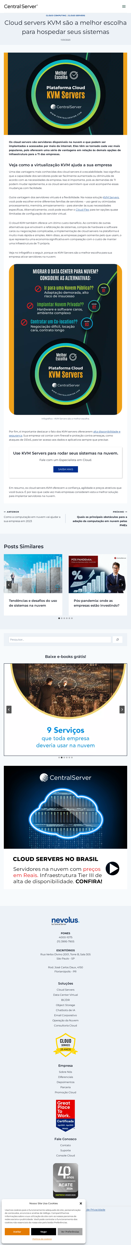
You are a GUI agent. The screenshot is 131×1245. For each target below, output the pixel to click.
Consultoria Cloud (65, 1025)
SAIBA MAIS (65, 469)
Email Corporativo (65, 1015)
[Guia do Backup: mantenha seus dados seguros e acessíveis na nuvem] (65, 710)
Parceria (65, 1087)
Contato (65, 1145)
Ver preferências (70, 1231)
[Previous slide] (9, 709)
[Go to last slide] (9, 585)
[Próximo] (122, 585)
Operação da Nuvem (65, 1020)
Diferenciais (65, 1077)
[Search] (117, 639)
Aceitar (17, 1231)
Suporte (65, 1150)
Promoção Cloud (65, 1092)
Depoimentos (65, 1082)
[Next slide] (122, 709)
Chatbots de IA (65, 1010)
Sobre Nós (65, 1071)
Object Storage (65, 1005)
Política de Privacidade (91, 1209)
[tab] (59, 618)
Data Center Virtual (65, 994)
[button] (80, 1203)
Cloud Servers (76, 15)
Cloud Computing (56, 15)
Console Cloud (65, 1155)
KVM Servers (111, 197)
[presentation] (33, 573)
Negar (43, 1231)
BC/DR (65, 999)
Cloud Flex (82, 209)
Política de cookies (42, 1239)
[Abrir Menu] (123, 6)
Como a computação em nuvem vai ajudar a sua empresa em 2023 (32, 517)
